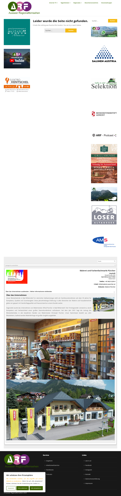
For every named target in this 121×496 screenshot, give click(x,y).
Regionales (76, 3)
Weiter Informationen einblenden (41, 291)
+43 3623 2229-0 (110, 281)
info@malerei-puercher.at (107, 284)
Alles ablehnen (22, 488)
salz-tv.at (88, 461)
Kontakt (88, 474)
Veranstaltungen (106, 3)
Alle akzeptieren (36, 488)
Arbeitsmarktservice (52, 465)
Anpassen (11, 488)
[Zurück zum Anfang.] (114, 291)
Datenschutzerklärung (92, 479)
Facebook (88, 465)
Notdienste (50, 470)
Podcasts (49, 474)
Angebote (49, 461)
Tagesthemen (65, 3)
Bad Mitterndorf (106, 277)
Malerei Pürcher (110, 287)
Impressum (89, 483)
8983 (113, 277)
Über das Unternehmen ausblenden (17, 291)
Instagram (88, 470)
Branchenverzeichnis (91, 3)
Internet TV (52, 3)
